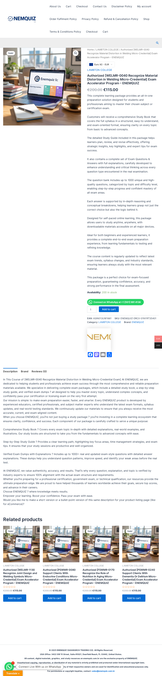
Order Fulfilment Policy (63, 19)
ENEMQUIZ (138, 322)
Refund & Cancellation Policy (121, 19)
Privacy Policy (90, 19)
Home (90, 49)
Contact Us (99, 6)
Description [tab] (10, 371)
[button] (157, 43)
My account (144, 6)
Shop (146, 19)
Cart (68, 6)
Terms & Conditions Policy (65, 31)
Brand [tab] (24, 371)
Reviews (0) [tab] (39, 371)
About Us (55, 6)
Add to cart (109, 309)
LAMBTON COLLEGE (107, 49)
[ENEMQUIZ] (99, 340)
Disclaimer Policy (122, 6)
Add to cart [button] (15, 598)
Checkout (82, 6)
